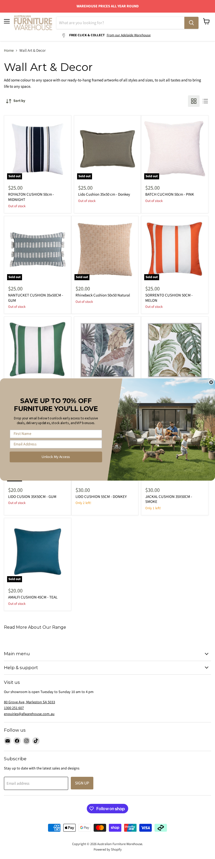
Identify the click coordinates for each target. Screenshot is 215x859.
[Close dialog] (211, 382)
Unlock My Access (56, 457)
